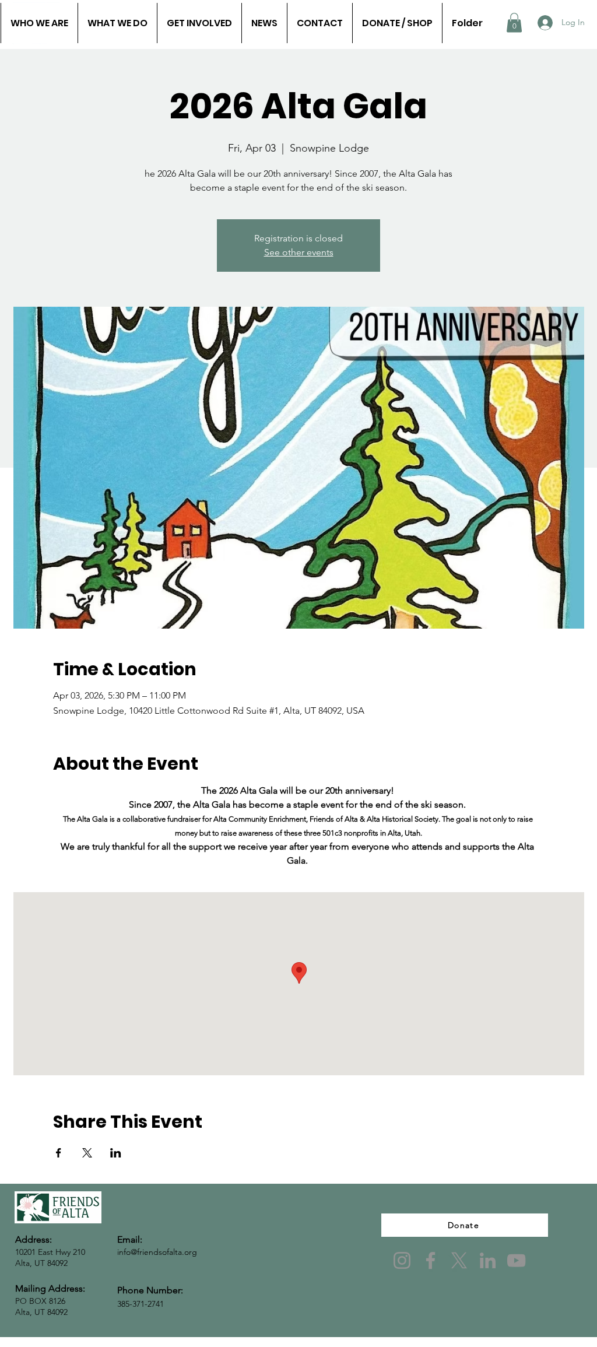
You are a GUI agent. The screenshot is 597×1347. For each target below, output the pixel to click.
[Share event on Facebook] (58, 1152)
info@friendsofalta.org (157, 1252)
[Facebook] (430, 1260)
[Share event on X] (87, 1152)
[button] (514, 22)
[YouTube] (516, 1260)
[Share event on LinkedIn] (115, 1152)
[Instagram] (402, 1260)
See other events (298, 252)
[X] (459, 1260)
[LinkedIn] (487, 1260)
